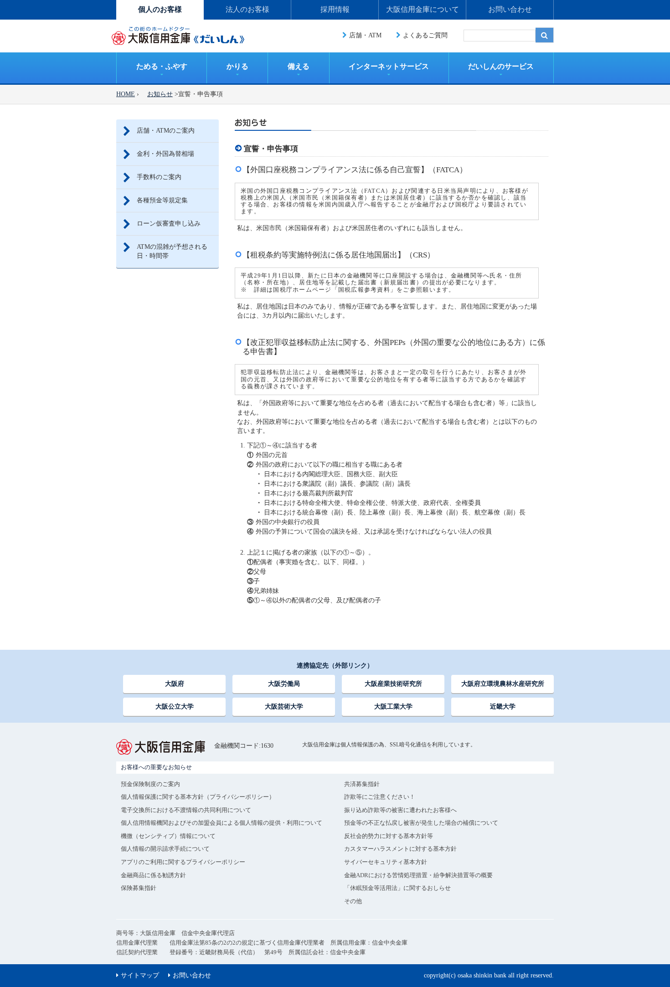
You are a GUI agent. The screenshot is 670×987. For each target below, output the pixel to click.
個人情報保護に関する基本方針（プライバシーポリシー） (198, 796)
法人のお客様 (247, 9)
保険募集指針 (138, 887)
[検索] (545, 35)
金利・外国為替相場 (165, 153)
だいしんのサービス (501, 66)
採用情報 (335, 9)
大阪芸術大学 (284, 706)
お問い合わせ (510, 9)
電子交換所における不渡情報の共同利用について (186, 810)
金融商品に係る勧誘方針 (153, 875)
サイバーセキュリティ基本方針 (385, 861)
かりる (237, 66)
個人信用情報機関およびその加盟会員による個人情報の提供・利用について (221, 822)
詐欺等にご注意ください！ (379, 796)
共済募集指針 (362, 784)
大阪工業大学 (393, 706)
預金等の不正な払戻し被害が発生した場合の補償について (421, 822)
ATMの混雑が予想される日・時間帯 (172, 251)
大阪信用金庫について (422, 9)
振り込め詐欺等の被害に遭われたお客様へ (400, 810)
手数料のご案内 (159, 177)
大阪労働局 (284, 683)
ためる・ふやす (161, 66)
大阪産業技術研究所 (393, 683)
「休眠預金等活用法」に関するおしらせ (397, 887)
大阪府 (174, 683)
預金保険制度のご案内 (150, 784)
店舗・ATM (365, 35)
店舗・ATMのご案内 (166, 130)
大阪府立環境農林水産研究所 (502, 683)
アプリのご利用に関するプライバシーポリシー (183, 861)
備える (298, 66)
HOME (125, 94)
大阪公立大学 (174, 706)
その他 (353, 901)
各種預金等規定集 (162, 200)
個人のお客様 (160, 9)
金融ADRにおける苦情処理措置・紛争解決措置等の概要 (418, 875)
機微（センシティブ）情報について (168, 836)
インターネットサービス (389, 66)
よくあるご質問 (425, 35)
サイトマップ (140, 975)
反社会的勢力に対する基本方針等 (388, 836)
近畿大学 (502, 706)
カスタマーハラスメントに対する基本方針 (400, 848)
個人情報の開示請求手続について (165, 848)
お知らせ (160, 94)
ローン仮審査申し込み (169, 223)
